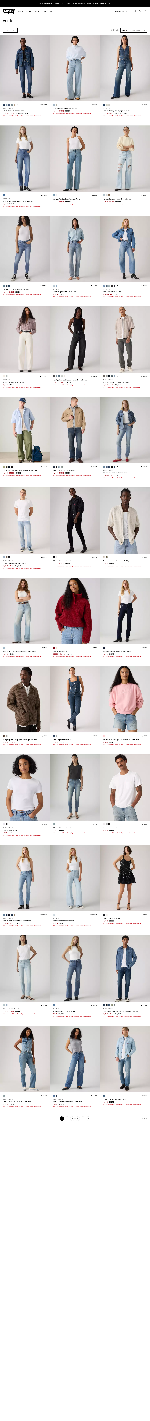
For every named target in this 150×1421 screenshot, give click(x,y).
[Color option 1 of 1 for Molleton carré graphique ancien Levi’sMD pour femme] (104, 736)
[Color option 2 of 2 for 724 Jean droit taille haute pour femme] (6, 1005)
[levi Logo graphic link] (9, 11)
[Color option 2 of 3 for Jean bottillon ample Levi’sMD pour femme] (106, 195)
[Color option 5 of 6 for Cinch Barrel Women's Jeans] (114, 285)
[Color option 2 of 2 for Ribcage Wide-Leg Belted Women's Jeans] (56, 195)
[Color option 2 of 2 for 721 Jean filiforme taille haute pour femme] (56, 557)
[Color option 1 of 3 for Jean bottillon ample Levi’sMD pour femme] (104, 195)
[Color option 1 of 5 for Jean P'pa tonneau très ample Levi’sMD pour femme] (54, 376)
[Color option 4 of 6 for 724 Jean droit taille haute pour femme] (112, 466)
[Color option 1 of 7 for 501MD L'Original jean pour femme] (4, 104)
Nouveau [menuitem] (20, 11)
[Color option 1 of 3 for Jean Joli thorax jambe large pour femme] (104, 104)
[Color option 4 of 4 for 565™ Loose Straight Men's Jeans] (62, 466)
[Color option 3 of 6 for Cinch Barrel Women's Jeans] (109, 285)
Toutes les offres (105, 3)
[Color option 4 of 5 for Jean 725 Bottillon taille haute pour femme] (12, 914)
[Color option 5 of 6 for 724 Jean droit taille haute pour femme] (114, 466)
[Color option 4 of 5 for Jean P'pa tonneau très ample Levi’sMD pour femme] (62, 376)
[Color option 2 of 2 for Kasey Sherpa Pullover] (56, 647)
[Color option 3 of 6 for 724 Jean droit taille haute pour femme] (109, 466)
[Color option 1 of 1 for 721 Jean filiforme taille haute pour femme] (54, 824)
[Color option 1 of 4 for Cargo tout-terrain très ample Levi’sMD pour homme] (4, 466)
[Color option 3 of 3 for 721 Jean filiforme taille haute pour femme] (9, 285)
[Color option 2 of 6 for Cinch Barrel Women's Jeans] (106, 285)
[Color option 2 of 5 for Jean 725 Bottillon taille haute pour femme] (6, 914)
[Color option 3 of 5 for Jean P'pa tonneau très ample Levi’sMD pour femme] (59, 376)
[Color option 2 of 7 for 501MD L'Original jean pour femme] (6, 104)
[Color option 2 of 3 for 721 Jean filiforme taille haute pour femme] (6, 285)
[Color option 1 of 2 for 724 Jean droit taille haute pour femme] (4, 1005)
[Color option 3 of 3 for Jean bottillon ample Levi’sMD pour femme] (109, 195)
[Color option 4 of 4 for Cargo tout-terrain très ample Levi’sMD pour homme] (12, 466)
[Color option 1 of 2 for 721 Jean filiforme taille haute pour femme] (54, 557)
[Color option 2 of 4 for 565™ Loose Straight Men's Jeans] (56, 466)
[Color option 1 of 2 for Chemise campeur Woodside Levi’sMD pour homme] (104, 557)
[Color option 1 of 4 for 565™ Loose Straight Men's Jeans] (54, 466)
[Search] (134, 11)
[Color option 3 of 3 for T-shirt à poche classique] (109, 824)
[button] (140, 11)
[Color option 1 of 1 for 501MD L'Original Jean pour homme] (104, 1095)
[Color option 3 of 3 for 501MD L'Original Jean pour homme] (9, 557)
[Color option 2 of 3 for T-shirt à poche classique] (106, 824)
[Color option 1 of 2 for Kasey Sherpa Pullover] (54, 647)
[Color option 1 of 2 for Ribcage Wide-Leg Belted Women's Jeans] (54, 195)
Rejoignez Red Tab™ (121, 11)
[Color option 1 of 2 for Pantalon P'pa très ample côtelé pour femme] (54, 1095)
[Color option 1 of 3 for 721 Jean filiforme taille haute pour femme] (4, 285)
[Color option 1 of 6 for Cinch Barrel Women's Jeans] (104, 285)
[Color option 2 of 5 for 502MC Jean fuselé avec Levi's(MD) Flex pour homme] (106, 1005)
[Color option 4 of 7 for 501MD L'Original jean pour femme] (12, 104)
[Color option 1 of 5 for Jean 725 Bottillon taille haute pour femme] (4, 914)
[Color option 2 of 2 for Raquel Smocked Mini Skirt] (106, 914)
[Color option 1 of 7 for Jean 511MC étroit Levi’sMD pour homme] (104, 376)
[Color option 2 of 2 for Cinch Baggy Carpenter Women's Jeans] (56, 104)
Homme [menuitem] (28, 11)
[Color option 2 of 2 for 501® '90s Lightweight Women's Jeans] (56, 285)
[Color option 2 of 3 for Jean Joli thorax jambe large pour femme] (106, 104)
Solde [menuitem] (51, 11)
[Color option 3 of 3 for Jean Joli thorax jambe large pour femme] (109, 104)
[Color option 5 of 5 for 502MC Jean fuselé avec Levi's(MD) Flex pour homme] (114, 1005)
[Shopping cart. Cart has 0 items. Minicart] (145, 11)
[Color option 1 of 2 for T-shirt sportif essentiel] (4, 824)
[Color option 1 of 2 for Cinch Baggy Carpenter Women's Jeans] (54, 104)
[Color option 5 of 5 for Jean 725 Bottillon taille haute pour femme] (14, 914)
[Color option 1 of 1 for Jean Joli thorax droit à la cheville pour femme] (4, 195)
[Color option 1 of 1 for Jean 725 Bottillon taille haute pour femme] (104, 647)
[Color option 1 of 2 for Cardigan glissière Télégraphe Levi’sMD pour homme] (4, 736)
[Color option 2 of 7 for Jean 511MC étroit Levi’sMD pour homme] (106, 376)
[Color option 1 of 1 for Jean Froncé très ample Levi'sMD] (54, 914)
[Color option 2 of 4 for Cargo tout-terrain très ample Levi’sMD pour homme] (6, 466)
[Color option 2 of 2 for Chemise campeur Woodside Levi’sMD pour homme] (106, 557)
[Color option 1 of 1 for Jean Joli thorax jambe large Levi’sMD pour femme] (4, 647)
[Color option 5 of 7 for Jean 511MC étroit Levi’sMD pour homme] (114, 376)
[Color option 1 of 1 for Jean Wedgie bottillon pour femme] (54, 1005)
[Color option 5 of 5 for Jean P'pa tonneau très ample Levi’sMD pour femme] (64, 376)
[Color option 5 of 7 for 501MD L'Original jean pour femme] (14, 104)
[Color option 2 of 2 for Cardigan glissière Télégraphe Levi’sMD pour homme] (6, 736)
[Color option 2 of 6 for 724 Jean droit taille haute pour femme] (106, 466)
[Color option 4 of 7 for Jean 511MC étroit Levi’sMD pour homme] (112, 376)
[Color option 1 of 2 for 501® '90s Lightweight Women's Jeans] (54, 285)
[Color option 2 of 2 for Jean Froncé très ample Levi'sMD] (6, 376)
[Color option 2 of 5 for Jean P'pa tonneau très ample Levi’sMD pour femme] (56, 376)
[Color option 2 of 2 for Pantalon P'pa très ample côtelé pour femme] (56, 1095)
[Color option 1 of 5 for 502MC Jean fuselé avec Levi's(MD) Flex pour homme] (104, 1005)
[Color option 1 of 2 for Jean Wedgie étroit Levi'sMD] (54, 736)
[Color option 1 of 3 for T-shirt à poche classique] (104, 824)
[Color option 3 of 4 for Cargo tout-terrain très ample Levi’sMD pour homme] (9, 466)
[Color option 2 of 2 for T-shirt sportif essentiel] (6, 824)
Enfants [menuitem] (44, 11)
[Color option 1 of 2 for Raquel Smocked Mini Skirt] (104, 914)
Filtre (12, 30)
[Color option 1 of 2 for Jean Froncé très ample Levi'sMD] (4, 376)
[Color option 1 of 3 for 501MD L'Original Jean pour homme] (4, 557)
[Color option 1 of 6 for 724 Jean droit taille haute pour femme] (104, 466)
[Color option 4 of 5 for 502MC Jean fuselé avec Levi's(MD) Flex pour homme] (112, 1005)
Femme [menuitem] (36, 11)
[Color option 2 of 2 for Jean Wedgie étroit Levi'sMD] (56, 736)
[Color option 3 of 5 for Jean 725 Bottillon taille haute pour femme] (9, 914)
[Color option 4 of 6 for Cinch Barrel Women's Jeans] (112, 285)
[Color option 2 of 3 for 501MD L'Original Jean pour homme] (6, 557)
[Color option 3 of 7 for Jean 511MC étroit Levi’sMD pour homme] (109, 376)
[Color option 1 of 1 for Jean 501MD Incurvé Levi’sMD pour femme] (4, 1095)
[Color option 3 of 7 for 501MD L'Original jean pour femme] (9, 104)
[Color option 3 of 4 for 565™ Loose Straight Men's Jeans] (59, 466)
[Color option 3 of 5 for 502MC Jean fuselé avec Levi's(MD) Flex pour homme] (109, 1005)
